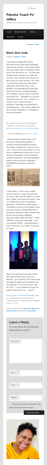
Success (35, 308)
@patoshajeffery (12, 295)
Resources (10, 37)
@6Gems (17, 128)
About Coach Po (20, 32)
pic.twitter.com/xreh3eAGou (29, 128)
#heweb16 (9, 128)
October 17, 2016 (31, 133)
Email (14, 385)
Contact (20, 37)
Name (14, 372)
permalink (31, 311)
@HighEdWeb (23, 295)
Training (32, 32)
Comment (15, 341)
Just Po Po (27, 308)
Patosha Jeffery (12, 311)
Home (9, 32)
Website (14, 397)
